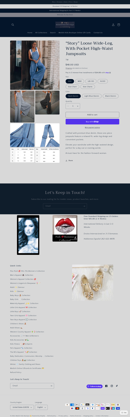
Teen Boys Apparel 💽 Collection (23, 320)
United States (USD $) (21, 407)
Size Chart (72, 87)
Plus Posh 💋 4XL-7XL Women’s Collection (27, 271)
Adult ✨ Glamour (17, 287)
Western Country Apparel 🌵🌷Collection (27, 332)
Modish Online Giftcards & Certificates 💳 (27, 368)
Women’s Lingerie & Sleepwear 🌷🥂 (25, 283)
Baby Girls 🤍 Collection (20, 299)
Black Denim (110, 96)
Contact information (102, 415)
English (40, 407)
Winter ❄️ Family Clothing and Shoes (25, 364)
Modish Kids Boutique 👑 (24, 415)
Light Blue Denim (91, 96)
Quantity (69, 101)
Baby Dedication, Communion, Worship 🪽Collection (31, 356)
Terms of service (75, 415)
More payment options (92, 127)
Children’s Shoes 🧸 (18, 324)
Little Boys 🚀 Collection (20, 311)
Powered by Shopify (38, 415)
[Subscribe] (84, 206)
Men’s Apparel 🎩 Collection (21, 275)
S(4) (70, 81)
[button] (13, 24)
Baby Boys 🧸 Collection (20, 295)
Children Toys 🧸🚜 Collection (22, 360)
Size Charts (87, 87)
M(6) (80, 81)
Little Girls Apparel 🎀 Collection (23, 307)
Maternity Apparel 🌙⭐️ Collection (24, 303)
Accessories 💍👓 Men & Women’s (24, 336)
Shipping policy (88, 415)
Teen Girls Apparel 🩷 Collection (23, 316)
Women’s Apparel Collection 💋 (23, 279)
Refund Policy (15, 372)
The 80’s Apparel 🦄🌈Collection (23, 352)
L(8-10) (91, 81)
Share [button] (70, 160)
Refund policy (51, 415)
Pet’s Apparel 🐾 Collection (21, 348)
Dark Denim (73, 96)
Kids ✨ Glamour (17, 291)
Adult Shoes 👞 (16, 328)
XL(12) (102, 81)
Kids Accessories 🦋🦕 (19, 340)
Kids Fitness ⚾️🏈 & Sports (21, 344)
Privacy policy (63, 415)
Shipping (69, 68)
